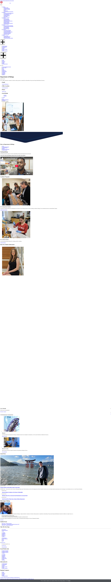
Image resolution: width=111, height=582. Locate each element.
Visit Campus (6, 16)
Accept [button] (69, 580)
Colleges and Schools (7, 8)
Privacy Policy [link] (62, 580)
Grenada (3, 62)
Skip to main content (11, 0)
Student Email (4, 70)
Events (3, 69)
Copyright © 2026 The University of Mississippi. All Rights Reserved (10, 577)
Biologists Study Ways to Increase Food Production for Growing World (14, 495)
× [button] (110, 580)
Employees (3, 47)
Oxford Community (5, 50)
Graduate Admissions (7, 15)
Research (3, 24)
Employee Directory (5, 538)
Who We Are (4, 29)
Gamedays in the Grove (7, 36)
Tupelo (3, 60)
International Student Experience (8, 23)
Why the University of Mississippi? (8, 13)
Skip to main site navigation (4, 0)
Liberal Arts (3, 100)
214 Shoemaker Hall (5, 87)
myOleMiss (3, 72)
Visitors (3, 567)
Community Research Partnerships (8, 26)
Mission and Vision (6, 34)
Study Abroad (6, 10)
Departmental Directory (5, 99)
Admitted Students (4, 46)
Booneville (3, 61)
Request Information (5, 530)
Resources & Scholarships (5, 149)
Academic (3, 97)
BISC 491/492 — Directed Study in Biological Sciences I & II (10, 524)
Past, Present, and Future (7, 32)
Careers (3, 559)
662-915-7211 (4, 545)
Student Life (3, 17)
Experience (3, 73)
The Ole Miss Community (7, 30)
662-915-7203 (4, 91)
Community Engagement (7, 33)
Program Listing (6, 7)
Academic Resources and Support (8, 11)
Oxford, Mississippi (6, 19)
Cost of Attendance (6, 14)
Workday (3, 74)
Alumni (3, 48)
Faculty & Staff (4, 67)
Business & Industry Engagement (8, 25)
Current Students (4, 564)
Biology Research (4, 436)
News (3, 68)
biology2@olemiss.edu (5, 84)
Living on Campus (6, 18)
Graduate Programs (4, 147)
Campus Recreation (6, 21)
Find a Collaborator (6, 27)
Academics (3, 532)
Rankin (3, 63)
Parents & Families (4, 49)
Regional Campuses (6, 22)
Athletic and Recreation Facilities (8, 38)
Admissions (3, 12)
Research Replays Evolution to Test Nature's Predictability (12, 492)
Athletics (3, 536)
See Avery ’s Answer (3, 411)
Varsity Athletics (6, 35)
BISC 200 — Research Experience (7, 523)
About (3, 146)
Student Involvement (6, 20)
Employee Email (4, 71)
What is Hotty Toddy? (7, 37)
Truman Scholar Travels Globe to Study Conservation (10, 487)
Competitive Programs (7, 9)
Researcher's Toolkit (6, 28)
